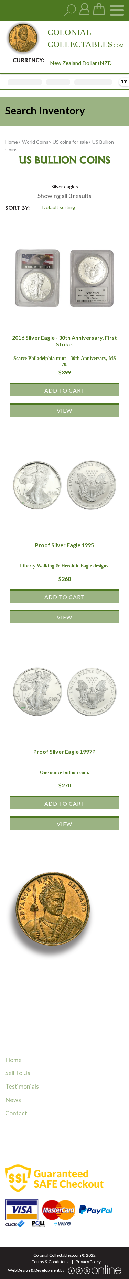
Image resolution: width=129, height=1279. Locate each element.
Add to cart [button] (64, 390)
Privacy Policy (88, 1261)
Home (11, 142)
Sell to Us (17, 1073)
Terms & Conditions (50, 1261)
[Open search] (70, 10)
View (64, 410)
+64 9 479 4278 (40, 1016)
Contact (16, 1113)
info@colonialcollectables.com (59, 1038)
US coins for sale (70, 142)
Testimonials (22, 1086)
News (13, 1099)
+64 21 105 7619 (41, 1025)
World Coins (35, 142)
